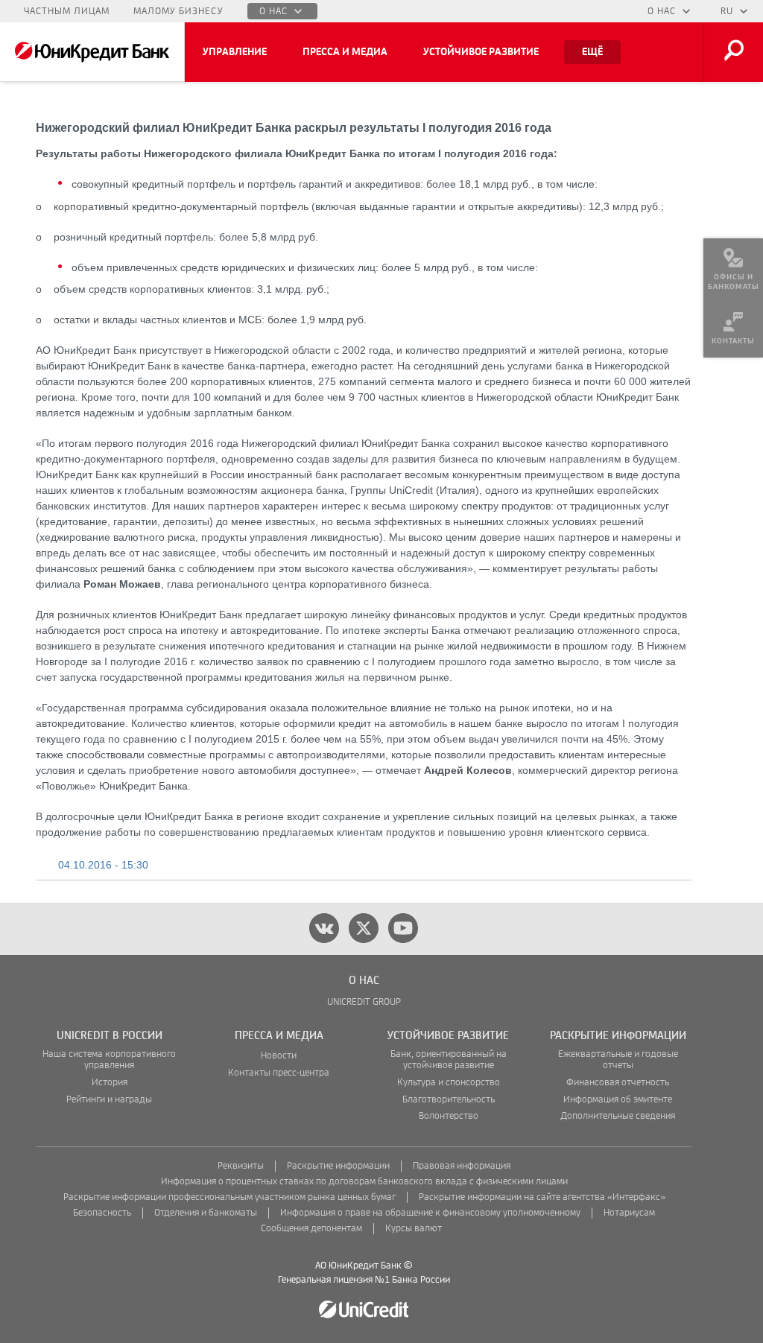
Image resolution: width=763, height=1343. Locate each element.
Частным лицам (67, 11)
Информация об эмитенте (617, 1099)
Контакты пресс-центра (278, 1073)
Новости (279, 1055)
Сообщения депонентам (311, 1228)
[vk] (324, 928)
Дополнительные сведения (617, 1116)
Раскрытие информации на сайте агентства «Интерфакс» (542, 1197)
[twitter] (364, 928)
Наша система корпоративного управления (109, 1060)
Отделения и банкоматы (205, 1213)
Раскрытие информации (338, 1166)
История (109, 1082)
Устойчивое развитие (481, 52)
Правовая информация (461, 1166)
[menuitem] (733, 268)
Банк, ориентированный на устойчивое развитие (448, 1060)
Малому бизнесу (178, 11)
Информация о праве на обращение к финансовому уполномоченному (430, 1213)
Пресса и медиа (345, 52)
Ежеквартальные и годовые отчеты (618, 1060)
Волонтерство (448, 1116)
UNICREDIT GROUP (364, 1002)
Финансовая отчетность (617, 1082)
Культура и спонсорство (448, 1082)
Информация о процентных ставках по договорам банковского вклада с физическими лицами (364, 1181)
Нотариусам (629, 1213)
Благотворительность (448, 1099)
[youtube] (403, 928)
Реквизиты (241, 1166)
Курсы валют (413, 1228)
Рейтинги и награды (109, 1099)
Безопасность (102, 1213)
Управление (235, 52)
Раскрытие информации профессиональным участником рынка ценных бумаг (229, 1197)
